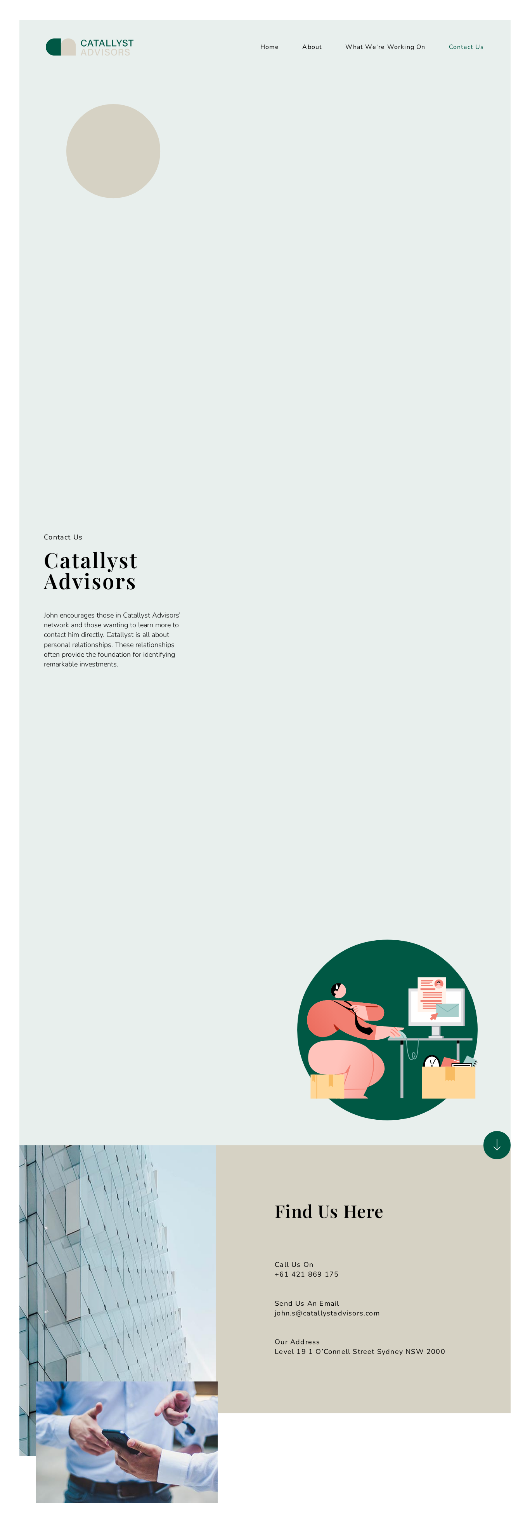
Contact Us (466, 47)
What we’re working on (385, 47)
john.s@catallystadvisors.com (327, 1313)
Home (269, 47)
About (312, 47)
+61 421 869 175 (307, 1274)
